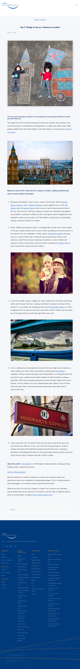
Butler (33, 580)
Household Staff (36, 574)
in (7, 546)
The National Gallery (27, 208)
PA (32, 583)
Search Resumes (6, 572)
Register (3, 582)
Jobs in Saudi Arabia (23, 627)
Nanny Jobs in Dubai (23, 588)
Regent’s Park (63, 243)
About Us (3, 557)
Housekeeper (35, 566)
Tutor (33, 586)
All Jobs (20, 556)
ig (10, 546)
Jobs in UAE (21, 630)
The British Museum (35, 205)
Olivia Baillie (26, 464)
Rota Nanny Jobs (22, 567)
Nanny (33, 554)
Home (3, 554)
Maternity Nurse (36, 560)
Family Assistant (36, 577)
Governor (34, 594)
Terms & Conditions (6, 560)
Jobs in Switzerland (23, 633)
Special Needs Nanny (54, 575)
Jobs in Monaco (22, 624)
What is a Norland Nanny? (16, 472)
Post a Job (4, 569)
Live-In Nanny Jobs (23, 564)
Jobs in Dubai (21, 621)
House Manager (36, 569)
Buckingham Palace (57, 307)
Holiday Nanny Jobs (23, 575)
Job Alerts (4, 585)
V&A (25, 205)
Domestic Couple (36, 572)
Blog (36, 20)
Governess (34, 557)
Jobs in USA (21, 635)
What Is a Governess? (54, 564)
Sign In (3, 575)
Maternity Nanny (36, 563)
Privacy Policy (5, 563)
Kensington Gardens (55, 234)
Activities (42, 20)
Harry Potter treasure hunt (42, 495)
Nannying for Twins (53, 572)
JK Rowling (60, 371)
